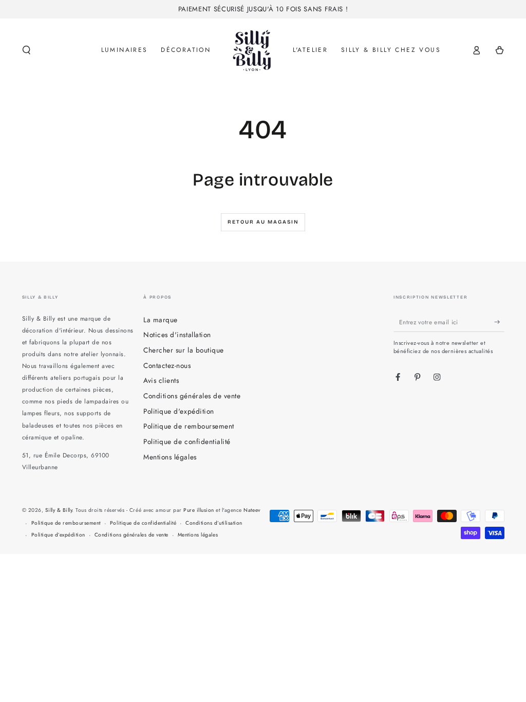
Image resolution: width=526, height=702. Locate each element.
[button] (26, 50)
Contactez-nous (167, 365)
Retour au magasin (263, 222)
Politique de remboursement (188, 426)
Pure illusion (198, 510)
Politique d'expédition (178, 411)
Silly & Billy (58, 510)
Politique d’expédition (58, 535)
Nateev (251, 510)
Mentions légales (169, 457)
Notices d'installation (177, 334)
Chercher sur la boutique (183, 350)
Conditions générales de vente (191, 396)
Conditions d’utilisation (213, 523)
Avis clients (161, 380)
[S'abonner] (499, 321)
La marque (160, 320)
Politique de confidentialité (186, 441)
